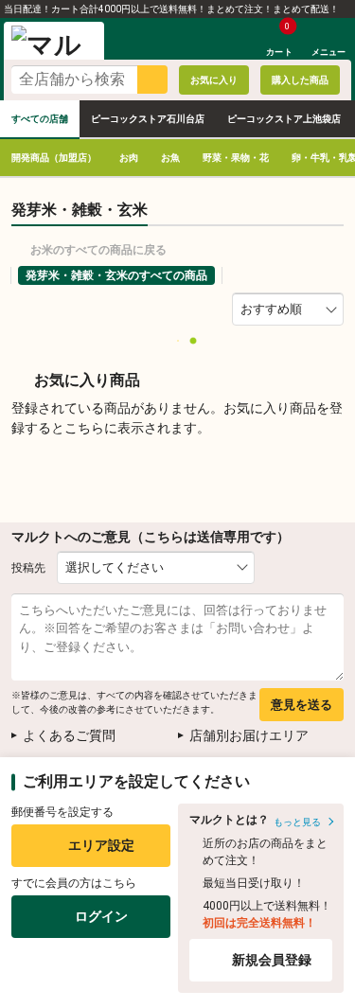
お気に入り (214, 80)
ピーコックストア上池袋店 (284, 119)
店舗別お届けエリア (249, 735)
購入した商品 (300, 80)
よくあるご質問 (69, 735)
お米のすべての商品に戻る (98, 249)
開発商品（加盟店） (54, 157)
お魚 (170, 157)
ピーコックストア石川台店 (147, 119)
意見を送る (301, 705)
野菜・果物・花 (236, 157)
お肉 (128, 157)
